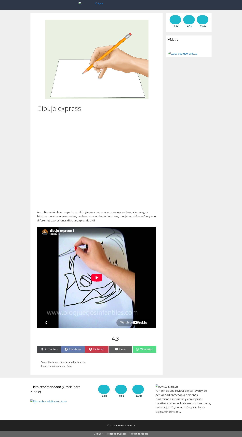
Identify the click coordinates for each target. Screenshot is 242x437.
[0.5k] (189, 19)
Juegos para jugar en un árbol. (57, 366)
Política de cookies (139, 434)
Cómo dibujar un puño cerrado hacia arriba (63, 362)
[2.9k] (175, 19)
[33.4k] (202, 19)
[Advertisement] (96, 135)
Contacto (98, 434)
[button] (150, 5)
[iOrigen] (98, 5)
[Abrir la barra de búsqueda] (160, 5)
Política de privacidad (116, 434)
